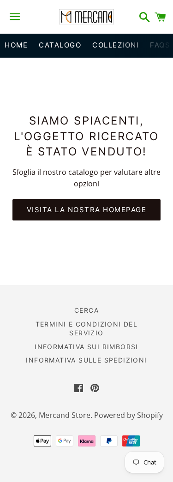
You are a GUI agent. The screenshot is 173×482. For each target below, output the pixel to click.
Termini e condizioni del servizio (87, 328)
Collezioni (115, 45)
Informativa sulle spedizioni (86, 360)
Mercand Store (64, 415)
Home (16, 45)
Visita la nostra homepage (87, 209)
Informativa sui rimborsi (86, 347)
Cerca (86, 310)
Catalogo (60, 45)
